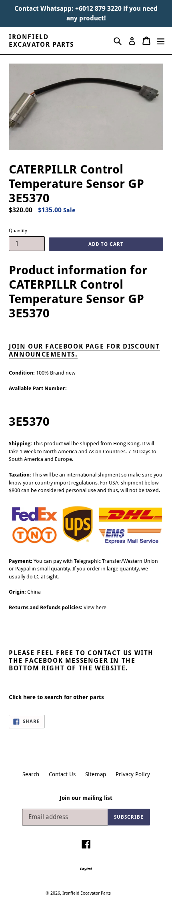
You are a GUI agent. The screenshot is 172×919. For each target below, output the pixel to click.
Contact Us (62, 774)
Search (30, 774)
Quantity (18, 230)
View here (95, 607)
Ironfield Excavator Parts (41, 40)
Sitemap (95, 774)
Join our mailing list (86, 798)
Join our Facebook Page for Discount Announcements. (84, 350)
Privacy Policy (133, 774)
